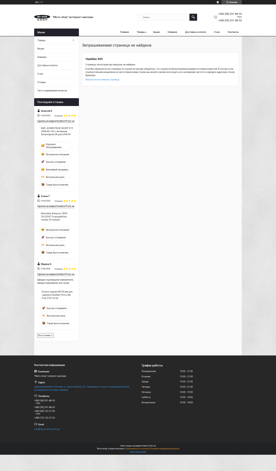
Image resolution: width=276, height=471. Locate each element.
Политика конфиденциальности (164, 449)
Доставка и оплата (195, 32)
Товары (141, 32)
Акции (156, 32)
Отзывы (41, 82)
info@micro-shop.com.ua (47, 429)
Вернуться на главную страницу (102, 79)
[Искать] (193, 17)
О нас (217, 32)
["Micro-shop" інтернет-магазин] (42, 17)
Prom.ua (152, 446)
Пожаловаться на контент (137, 449)
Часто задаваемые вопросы (52, 90)
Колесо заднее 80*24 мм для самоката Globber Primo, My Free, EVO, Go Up (57, 294)
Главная (124, 32)
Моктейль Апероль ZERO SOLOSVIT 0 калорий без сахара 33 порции (54, 216)
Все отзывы (44, 335)
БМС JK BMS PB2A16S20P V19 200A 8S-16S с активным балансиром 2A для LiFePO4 (57, 131)
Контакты (233, 32)
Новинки (172, 32)
